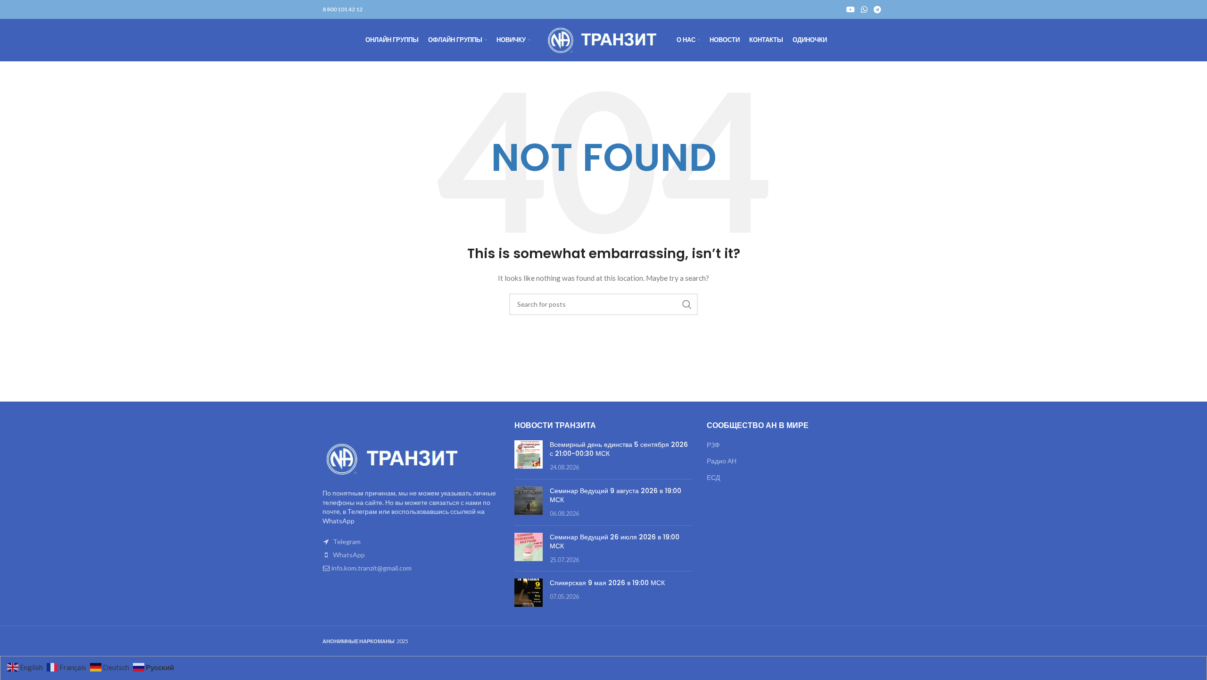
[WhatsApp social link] (864, 9)
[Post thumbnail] (528, 456)
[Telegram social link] (878, 9)
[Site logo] (603, 39)
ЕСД (713, 477)
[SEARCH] (687, 304)
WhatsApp (349, 555)
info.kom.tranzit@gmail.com (371, 568)
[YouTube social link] (850, 9)
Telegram (347, 541)
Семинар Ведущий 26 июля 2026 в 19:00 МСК (614, 541)
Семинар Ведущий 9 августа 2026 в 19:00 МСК (615, 495)
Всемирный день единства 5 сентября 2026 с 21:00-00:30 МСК (619, 449)
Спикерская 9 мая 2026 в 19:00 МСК (607, 583)
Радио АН (721, 461)
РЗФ (713, 445)
